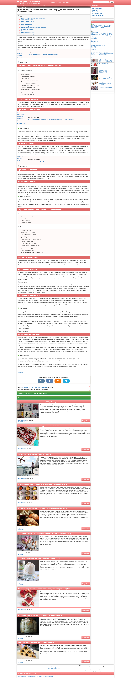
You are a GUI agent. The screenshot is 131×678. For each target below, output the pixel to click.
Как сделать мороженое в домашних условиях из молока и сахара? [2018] (44, 534)
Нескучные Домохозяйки (30, 2)
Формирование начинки (27, 32)
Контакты (66, 2)
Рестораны (95, 10)
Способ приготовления (27, 19)
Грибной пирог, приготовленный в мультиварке (33, 18)
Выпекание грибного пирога (28, 34)
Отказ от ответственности (46, 676)
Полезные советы (97, 13)
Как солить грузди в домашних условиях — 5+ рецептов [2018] (40, 615)
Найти (111, 2)
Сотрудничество (52, 665)
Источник (20, 372)
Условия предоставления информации (28, 676)
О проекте (59, 2)
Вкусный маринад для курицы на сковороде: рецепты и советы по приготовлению (51, 119)
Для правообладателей (54, 668)
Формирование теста (26, 30)
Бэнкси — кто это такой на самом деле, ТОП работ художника (40, 402)
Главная (53, 2)
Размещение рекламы (54, 667)
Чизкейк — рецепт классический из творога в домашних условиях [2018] (44, 589)
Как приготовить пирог (27, 29)
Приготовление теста (26, 24)
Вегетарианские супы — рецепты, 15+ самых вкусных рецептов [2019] (42, 484)
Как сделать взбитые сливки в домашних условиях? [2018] (39, 558)
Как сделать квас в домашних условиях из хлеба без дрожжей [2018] (42, 508)
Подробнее (85, 421)
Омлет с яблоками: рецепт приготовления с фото (41, 161)
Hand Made (95, 12)
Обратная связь (22, 667)
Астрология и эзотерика (99, 17)
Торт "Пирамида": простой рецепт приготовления (36, 642)
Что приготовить (97, 8)
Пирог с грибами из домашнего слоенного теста (33, 27)
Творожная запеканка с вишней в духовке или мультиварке (39, 426)
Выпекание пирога (26, 26)
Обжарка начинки (25, 23)
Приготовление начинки (27, 21)
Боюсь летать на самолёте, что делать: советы (34, 454)
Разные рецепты (21, 421)
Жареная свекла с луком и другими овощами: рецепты (43, 54)
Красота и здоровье (97, 15)
